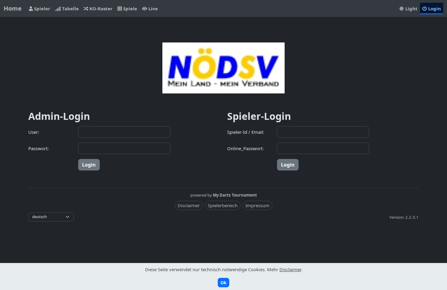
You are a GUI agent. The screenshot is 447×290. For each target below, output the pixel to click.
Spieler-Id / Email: (245, 132)
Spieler (41, 8)
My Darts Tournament (235, 195)
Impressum (257, 205)
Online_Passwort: (245, 148)
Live (152, 8)
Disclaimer (189, 205)
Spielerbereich (222, 205)
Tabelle (70, 8)
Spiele (129, 8)
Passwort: (38, 148)
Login (434, 8)
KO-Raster (100, 8)
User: (33, 132)
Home (13, 8)
